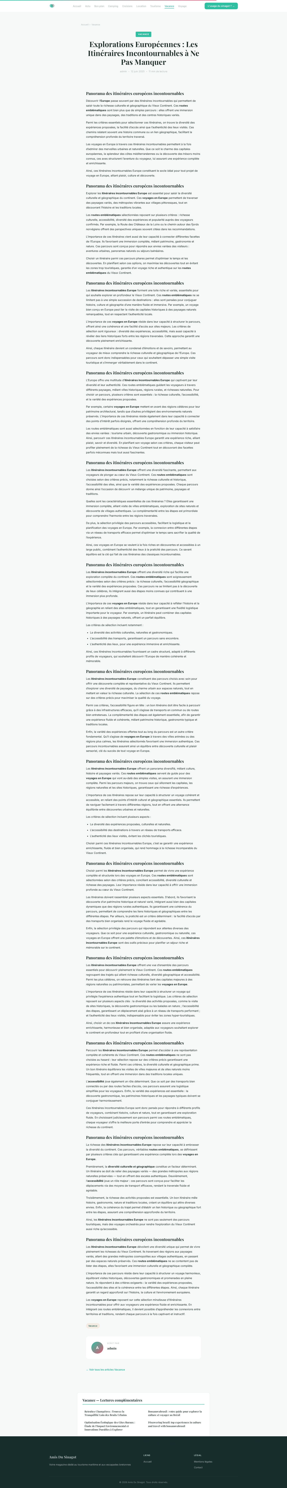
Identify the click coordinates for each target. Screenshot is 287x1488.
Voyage (182, 5)
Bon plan (99, 5)
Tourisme (155, 5)
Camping (113, 5)
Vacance (169, 5)
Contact (198, 1467)
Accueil (77, 5)
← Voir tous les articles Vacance (105, 1369)
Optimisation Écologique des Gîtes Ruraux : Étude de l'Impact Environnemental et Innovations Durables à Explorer (110, 1426)
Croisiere (127, 5)
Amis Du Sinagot (62, 1457)
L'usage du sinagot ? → (221, 5)
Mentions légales (203, 1461)
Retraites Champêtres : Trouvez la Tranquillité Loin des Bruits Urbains (106, 1413)
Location (141, 5)
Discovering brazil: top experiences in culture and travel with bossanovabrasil (174, 1424)
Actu (87, 5)
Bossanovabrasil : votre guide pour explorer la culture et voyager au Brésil (175, 1413)
